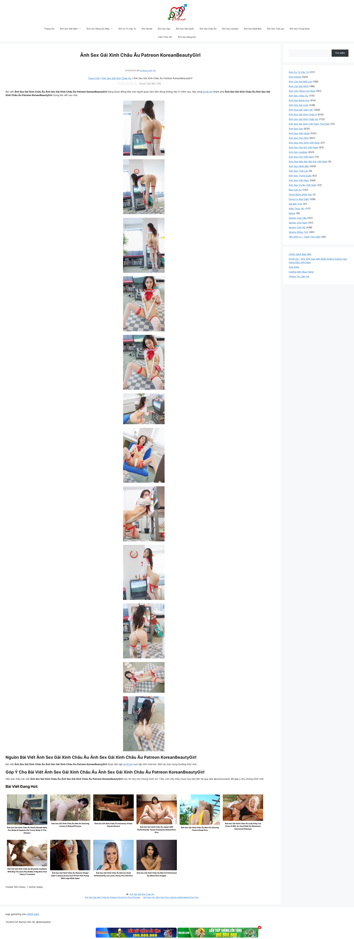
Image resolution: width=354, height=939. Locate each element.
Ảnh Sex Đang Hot (187, 37)
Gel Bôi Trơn (295, 204)
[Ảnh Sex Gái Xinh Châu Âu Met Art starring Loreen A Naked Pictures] (70, 807)
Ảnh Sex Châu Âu (208, 28)
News (292, 213)
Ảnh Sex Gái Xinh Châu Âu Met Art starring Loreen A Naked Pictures (70, 824)
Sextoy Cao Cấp (298, 218)
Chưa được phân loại (300, 194)
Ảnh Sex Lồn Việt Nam (301, 157)
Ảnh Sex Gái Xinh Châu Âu (116, 78)
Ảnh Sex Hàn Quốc (185, 28)
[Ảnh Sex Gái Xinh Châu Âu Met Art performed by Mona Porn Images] (156, 870)
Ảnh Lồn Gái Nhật (299, 86)
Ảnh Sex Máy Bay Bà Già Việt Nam (308, 161)
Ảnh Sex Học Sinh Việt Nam (304, 142)
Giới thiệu (294, 267)
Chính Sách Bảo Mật (300, 254)
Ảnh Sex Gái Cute (298, 105)
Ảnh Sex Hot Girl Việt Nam (303, 147)
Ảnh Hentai (146, 28)
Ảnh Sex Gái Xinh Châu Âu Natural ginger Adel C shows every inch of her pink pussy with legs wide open (70, 875)
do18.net (208, 91)
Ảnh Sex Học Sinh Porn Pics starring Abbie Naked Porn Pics (171, 897)
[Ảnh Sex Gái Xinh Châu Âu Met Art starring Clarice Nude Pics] (200, 824)
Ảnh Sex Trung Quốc (300, 28)
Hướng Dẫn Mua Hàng (301, 271)
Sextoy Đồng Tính (298, 232)
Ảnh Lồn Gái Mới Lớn (300, 81)
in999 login (33, 914)
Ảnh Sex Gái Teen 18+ (301, 109)
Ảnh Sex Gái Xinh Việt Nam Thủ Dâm (309, 124)
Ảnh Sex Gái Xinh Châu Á (303, 114)
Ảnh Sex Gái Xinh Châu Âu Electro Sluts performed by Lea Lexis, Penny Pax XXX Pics (113, 874)
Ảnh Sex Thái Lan (275, 28)
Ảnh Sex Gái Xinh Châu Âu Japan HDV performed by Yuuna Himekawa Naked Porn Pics (156, 829)
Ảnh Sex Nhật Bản (252, 28)
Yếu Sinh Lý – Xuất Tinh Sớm (305, 236)
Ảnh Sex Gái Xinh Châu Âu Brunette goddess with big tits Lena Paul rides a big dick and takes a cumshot (27, 871)
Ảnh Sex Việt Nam (69, 28)
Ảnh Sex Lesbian (230, 28)
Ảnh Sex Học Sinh (299, 138)
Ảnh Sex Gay (164, 28)
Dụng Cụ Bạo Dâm (299, 199)
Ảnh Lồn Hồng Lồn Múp (98, 28)
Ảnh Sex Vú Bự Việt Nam (303, 185)
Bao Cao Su (295, 189)
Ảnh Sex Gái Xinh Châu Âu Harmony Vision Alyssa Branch (113, 824)
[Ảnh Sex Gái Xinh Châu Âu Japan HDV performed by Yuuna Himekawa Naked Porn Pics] (156, 809)
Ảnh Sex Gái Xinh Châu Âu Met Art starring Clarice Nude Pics (200, 828)
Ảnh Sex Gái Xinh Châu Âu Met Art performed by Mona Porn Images (157, 874)
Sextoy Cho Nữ (297, 227)
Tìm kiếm (340, 53)
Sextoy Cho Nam (298, 222)
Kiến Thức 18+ (165, 37)
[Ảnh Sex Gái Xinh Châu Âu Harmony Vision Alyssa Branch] (113, 807)
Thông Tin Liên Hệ (299, 276)
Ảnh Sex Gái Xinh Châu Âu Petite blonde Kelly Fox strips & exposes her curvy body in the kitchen (27, 830)
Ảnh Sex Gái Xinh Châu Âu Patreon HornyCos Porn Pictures (112, 897)
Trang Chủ (49, 28)
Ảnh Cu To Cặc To (127, 28)
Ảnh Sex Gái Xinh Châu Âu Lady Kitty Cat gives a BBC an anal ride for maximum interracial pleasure (243, 826)
